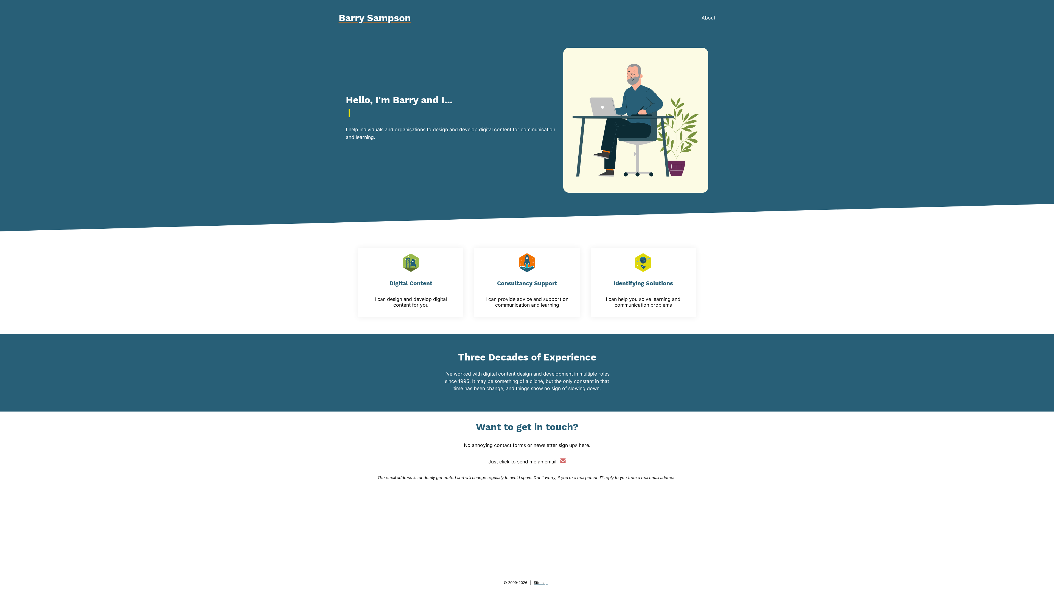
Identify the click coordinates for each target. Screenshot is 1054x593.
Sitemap (541, 582)
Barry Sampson (375, 18)
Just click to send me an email (522, 462)
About (708, 18)
